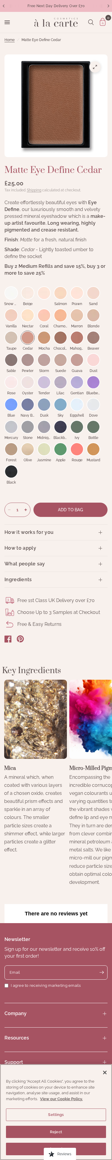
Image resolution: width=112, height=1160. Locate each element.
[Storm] (44, 360)
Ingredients (18, 579)
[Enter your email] (102, 972)
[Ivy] (77, 427)
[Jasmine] (44, 449)
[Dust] (93, 360)
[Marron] (77, 315)
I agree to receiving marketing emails (46, 985)
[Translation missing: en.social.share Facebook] (8, 638)
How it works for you (28, 532)
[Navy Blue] (27, 404)
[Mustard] (93, 449)
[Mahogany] (77, 337)
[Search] (91, 22)
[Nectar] (27, 315)
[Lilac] (60, 382)
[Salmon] (60, 293)
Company (15, 1013)
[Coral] (44, 315)
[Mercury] (11, 427)
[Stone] (27, 427)
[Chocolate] (60, 337)
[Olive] (27, 449)
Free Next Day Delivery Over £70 (56, 6)
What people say (24, 564)
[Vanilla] (11, 315)
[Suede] (60, 360)
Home (9, 40)
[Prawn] (77, 293)
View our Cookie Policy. (61, 1099)
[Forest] (11, 449)
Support (13, 1062)
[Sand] (93, 293)
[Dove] (93, 404)
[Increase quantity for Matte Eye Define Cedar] (25, 510)
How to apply (20, 548)
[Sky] (60, 404)
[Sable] (11, 360)
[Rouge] (77, 449)
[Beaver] (93, 337)
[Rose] (11, 382)
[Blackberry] (60, 427)
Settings (56, 1114)
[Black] (11, 471)
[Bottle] (93, 427)
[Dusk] (44, 404)
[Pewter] (27, 360)
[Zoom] (95, 67)
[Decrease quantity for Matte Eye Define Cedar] (9, 510)
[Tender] (44, 382)
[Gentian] (77, 382)
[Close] (104, 1072)
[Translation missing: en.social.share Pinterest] (20, 638)
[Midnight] (44, 427)
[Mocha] (44, 337)
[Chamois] (60, 315)
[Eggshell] (77, 404)
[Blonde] (93, 315)
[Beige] (27, 293)
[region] (56, 1112)
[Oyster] (27, 382)
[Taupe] (11, 337)
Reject (56, 1132)
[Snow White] (11, 293)
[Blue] (11, 404)
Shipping (34, 190)
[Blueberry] (93, 382)
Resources (16, 1038)
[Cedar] (27, 337)
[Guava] (77, 360)
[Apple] (60, 449)
